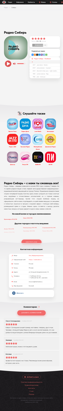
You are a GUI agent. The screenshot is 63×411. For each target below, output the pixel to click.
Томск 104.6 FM (47, 231)
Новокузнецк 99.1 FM (30, 227)
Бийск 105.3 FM (9, 235)
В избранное (39, 45)
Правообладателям (31, 385)
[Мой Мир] (39, 55)
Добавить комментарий (31, 312)
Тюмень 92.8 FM (47, 234)
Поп (30, 255)
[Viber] (42, 55)
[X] (37, 55)
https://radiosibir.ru (35, 259)
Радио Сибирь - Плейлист (42, 59)
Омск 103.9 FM (27, 218)
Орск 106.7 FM (27, 234)
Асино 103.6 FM (9, 229)
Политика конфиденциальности (31, 382)
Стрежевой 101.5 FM (48, 227)
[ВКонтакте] (33, 55)
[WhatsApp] (46, 55)
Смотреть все (31, 242)
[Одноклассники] (35, 55)
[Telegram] (44, 55)
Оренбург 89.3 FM (29, 231)
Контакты (31, 388)
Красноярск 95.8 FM (10, 219)
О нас (31, 391)
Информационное (37, 255)
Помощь (31, 394)
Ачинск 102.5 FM (9, 232)
